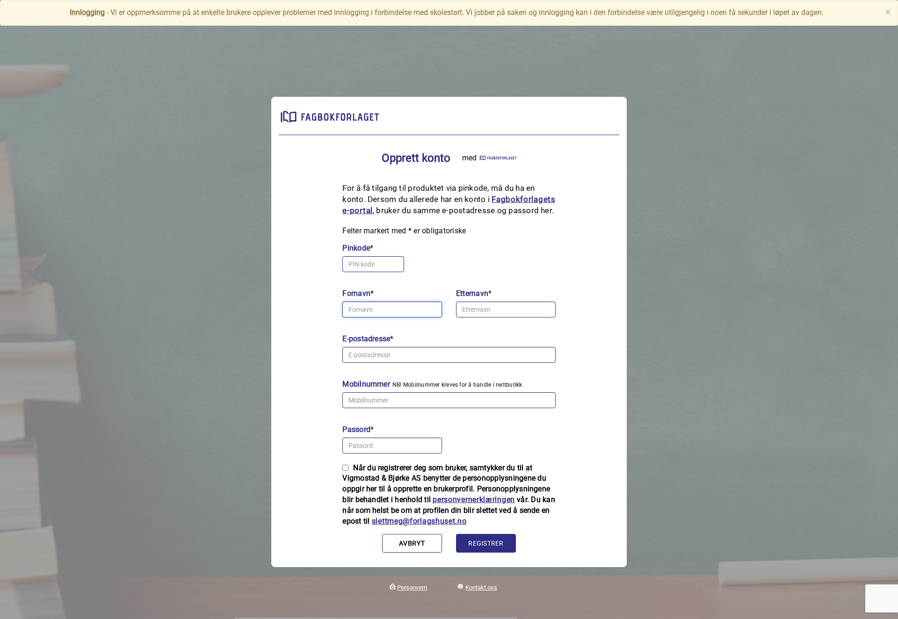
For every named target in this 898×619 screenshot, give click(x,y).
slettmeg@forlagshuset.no (419, 521)
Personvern (412, 587)
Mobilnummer (366, 384)
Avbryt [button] (412, 543)
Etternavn (472, 293)
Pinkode (356, 248)
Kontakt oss (481, 587)
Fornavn (356, 293)
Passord (356, 429)
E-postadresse (366, 338)
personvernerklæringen (474, 499)
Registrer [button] (485, 543)
